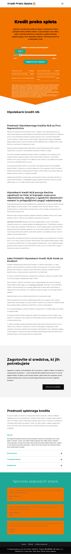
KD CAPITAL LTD (50, 549)
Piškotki (30, 544)
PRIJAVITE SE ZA (35, 62)
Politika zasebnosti (41, 544)
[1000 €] (20, 55)
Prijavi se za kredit (53, 387)
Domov (24, 544)
